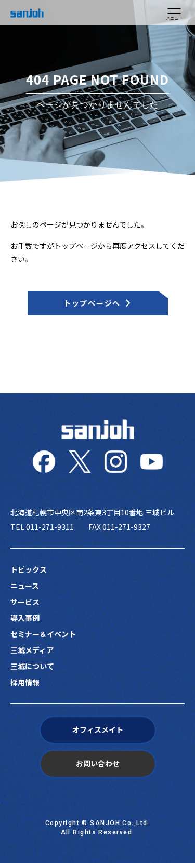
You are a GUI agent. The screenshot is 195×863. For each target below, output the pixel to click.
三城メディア (32, 650)
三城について (32, 666)
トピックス (28, 569)
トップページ (76, 246)
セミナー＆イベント (43, 634)
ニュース (24, 585)
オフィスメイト (97, 729)
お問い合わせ (98, 763)
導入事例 (25, 618)
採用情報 (25, 682)
